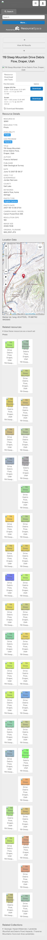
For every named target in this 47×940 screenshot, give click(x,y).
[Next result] (24, 50)
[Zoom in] (6, 246)
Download (36, 88)
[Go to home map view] (6, 277)
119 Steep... (9, 363)
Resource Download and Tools (8, 77)
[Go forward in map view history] (6, 280)
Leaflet (13, 314)
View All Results (24, 45)
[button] (23, 276)
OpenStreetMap (30, 314)
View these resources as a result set (19, 331)
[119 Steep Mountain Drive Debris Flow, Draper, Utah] (23, 68)
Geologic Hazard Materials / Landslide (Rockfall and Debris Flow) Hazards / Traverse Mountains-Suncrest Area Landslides (22, 931)
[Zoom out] (6, 271)
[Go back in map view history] (6, 284)
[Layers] (40, 246)
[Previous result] (24, 40)
